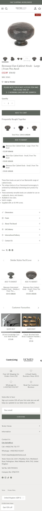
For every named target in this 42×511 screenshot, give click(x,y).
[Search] (7, 8)
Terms (3, 490)
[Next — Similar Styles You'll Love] (38, 260)
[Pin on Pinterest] (12, 250)
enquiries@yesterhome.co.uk (16, 455)
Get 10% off (7, 507)
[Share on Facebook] (9, 250)
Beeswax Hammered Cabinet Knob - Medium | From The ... (11, 289)
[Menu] (2, 8)
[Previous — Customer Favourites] (3, 307)
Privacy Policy (11, 490)
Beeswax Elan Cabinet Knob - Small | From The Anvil (31, 289)
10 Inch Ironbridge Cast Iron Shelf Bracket (10, 335)
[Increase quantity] (13, 103)
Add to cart (21, 113)
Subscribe (21, 417)
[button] (8, 82)
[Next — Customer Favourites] (38, 307)
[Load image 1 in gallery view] (21, 33)
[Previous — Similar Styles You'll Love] (3, 260)
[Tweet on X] (7, 250)
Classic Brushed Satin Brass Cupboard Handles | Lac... (31, 336)
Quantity (5, 99)
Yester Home (9, 503)
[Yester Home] (21, 8)
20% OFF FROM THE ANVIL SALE (21, 3)
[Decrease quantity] (4, 103)
